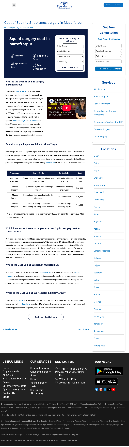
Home (6, 368)
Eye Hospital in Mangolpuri (99, 425)
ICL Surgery (99, 89)
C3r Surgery (36, 390)
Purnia (97, 207)
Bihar (96, 156)
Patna (96, 163)
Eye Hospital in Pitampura (98, 421)
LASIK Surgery (100, 136)
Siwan (96, 287)
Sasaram (98, 272)
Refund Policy (52, 441)
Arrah (96, 214)
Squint (21, 300)
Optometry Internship (14, 385)
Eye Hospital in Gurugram (60, 428)
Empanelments (11, 371)
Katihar (97, 229)
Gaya (96, 170)
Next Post (83, 329)
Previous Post (10, 329)
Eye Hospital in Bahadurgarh (76, 425)
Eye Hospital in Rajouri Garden (13, 425)
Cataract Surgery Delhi (35, 434)
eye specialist (34, 121)
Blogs (6, 396)
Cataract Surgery (102, 129)
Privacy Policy (41, 441)
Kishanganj (99, 316)
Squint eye (26, 304)
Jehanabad (99, 331)
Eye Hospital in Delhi (34, 425)
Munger (97, 236)
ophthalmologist (19, 121)
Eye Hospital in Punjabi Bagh (19, 428)
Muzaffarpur (9, 27)
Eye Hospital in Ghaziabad (53, 425)
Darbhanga (99, 199)
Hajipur (97, 265)
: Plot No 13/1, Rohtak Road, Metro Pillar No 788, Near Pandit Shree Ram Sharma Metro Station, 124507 (49, 415)
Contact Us (9, 393)
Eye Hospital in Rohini (117, 421)
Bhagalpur (98, 178)
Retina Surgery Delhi (54, 434)
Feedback (62, 441)
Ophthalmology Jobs (14, 389)
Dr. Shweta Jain (45, 272)
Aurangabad (99, 345)
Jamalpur (98, 323)
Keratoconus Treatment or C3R (108, 122)
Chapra (97, 243)
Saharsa (97, 258)
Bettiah (97, 294)
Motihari (98, 302)
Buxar (96, 338)
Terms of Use (72, 441)
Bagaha (97, 309)
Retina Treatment (102, 103)
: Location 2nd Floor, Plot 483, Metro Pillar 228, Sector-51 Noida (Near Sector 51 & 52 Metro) (40, 404)
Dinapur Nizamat (102, 251)
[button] (14, 5)
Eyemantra (50, 163)
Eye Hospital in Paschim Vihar (75, 421)
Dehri (96, 280)
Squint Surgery (21, 91)
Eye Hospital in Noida (40, 428)
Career (6, 382)
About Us (8, 374)
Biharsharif (99, 192)
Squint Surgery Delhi (71, 434)
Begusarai (98, 221)
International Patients (14, 378)
